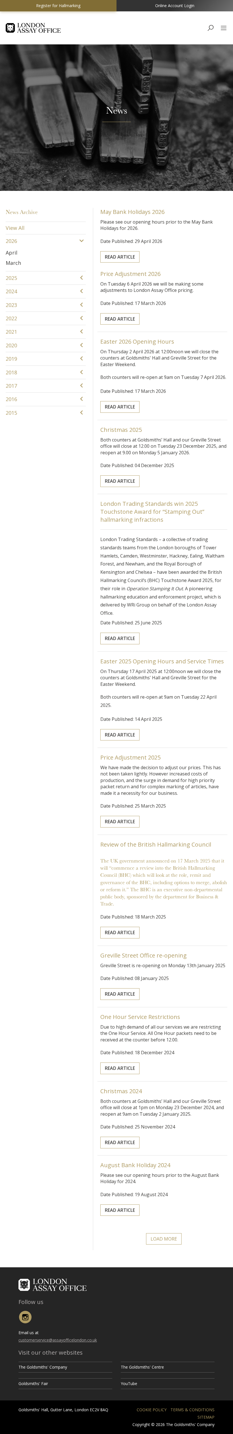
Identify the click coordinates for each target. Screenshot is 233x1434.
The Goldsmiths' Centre (142, 1367)
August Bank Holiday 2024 (135, 1165)
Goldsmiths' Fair (33, 1383)
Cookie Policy (152, 1409)
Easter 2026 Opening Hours (137, 341)
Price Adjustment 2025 (130, 757)
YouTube (129, 1383)
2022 (11, 318)
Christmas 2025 (121, 430)
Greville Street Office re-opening (143, 955)
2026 (11, 241)
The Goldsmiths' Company (42, 1367)
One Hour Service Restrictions (140, 1017)
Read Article (120, 257)
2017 (11, 385)
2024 (11, 291)
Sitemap (206, 1417)
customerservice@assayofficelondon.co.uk (57, 1340)
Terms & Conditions (192, 1409)
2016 (11, 399)
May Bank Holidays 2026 (132, 212)
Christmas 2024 (121, 1091)
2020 (11, 345)
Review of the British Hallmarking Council (155, 844)
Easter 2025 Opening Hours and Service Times (162, 661)
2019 (11, 358)
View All (15, 227)
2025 (11, 278)
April (11, 252)
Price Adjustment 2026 (130, 274)
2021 (11, 331)
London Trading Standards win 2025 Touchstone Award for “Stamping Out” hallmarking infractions (152, 511)
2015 (11, 412)
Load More (164, 1239)
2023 (11, 305)
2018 (11, 372)
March (13, 262)
